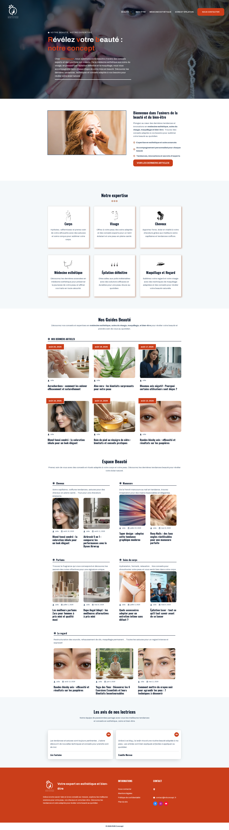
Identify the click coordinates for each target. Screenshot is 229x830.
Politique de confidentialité (129, 798)
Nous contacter (124, 789)
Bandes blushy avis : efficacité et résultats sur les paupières (157, 441)
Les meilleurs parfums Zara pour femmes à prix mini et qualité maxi (64, 614)
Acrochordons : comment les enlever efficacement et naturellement (67, 387)
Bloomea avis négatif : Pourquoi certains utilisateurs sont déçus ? (158, 387)
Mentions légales (125, 793)
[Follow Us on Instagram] (161, 804)
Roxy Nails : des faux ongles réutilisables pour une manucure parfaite (161, 538)
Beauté (125, 12)
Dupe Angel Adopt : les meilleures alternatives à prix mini (96, 613)
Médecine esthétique (160, 12)
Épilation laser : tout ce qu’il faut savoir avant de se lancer (163, 613)
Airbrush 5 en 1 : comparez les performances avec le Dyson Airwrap (95, 541)
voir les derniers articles (153, 163)
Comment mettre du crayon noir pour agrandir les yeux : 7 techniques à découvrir (155, 690)
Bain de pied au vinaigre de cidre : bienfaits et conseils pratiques (112, 441)
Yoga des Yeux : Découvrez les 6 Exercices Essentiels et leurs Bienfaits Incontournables (113, 690)
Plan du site (123, 802)
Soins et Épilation (184, 12)
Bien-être (141, 12)
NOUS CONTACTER (210, 12)
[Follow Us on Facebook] (155, 804)
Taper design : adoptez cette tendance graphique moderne (131, 536)
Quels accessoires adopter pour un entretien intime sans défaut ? (131, 614)
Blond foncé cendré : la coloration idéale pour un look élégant (66, 441)
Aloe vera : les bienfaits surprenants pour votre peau (114, 387)
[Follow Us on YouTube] (166, 804)
